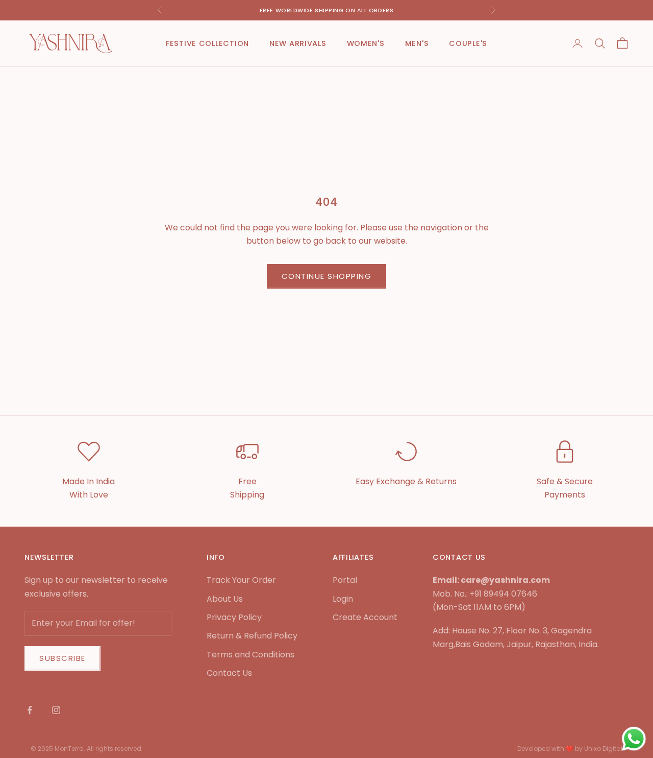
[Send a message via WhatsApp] (634, 739)
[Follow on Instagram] (56, 710)
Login (343, 599)
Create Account (365, 617)
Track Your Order (241, 580)
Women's (366, 43)
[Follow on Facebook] (29, 710)
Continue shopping (327, 276)
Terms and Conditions (250, 654)
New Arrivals (297, 43)
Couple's (468, 43)
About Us (225, 599)
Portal (345, 580)
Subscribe (62, 658)
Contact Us (229, 673)
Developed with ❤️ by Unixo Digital (569, 748)
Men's (417, 43)
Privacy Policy (234, 617)
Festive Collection (207, 43)
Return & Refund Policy (252, 636)
